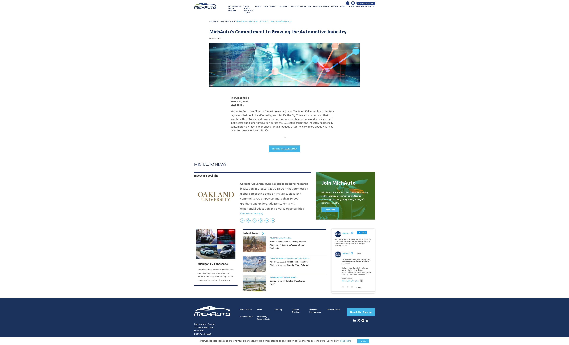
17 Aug (359, 253)
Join (266, 6)
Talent (273, 6)
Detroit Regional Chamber (361, 6)
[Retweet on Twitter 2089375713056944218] (348, 287)
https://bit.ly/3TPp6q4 (350, 281)
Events (334, 6)
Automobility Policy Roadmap (234, 8)
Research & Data (321, 6)
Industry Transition (301, 6)
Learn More (330, 210)
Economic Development (315, 310)
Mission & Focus (246, 309)
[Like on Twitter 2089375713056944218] (352, 287)
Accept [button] (363, 341)
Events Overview (246, 317)
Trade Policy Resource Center (248, 9)
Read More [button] (345, 341)
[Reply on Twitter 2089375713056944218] (343, 287)
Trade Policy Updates (300, 258)
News (342, 6)
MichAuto (345, 253)
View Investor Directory (251, 213)
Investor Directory (366, 3)
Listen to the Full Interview (284, 149)
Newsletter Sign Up (361, 312)
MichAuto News (285, 238)
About (258, 6)
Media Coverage (276, 277)
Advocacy (283, 6)
